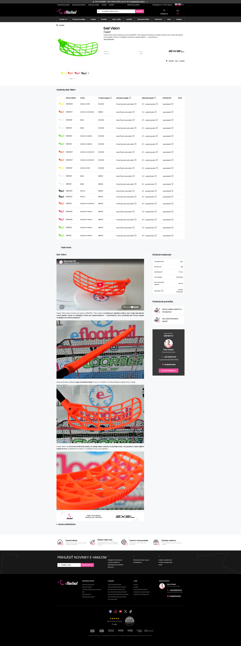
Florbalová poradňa (63, 5)
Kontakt (104, 5)
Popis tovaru (66, 247)
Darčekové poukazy (88, 597)
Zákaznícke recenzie (114, 621)
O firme (135, 584)
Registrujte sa (157, 5)
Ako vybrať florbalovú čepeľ (116, 589)
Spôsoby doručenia (88, 584)
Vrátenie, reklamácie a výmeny (91, 589)
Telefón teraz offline (133, 5)
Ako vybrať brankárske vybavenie (118, 594)
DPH (83, 592)
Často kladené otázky (114, 584)
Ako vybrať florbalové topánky (117, 597)
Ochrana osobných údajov (141, 592)
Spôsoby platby (87, 587)
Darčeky (111, 5)
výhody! (169, 5)
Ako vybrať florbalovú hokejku (117, 587)
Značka (171, 61)
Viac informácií (109, 39)
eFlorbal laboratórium (79, 5)
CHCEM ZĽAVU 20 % (137, 2)
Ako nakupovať (112, 599)
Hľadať (139, 11)
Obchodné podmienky (140, 589)
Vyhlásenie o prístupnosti (141, 594)
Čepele (61, 25)
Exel (141, 54)
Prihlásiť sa (87, 565)
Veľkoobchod (86, 594)
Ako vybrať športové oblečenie (117, 592)
